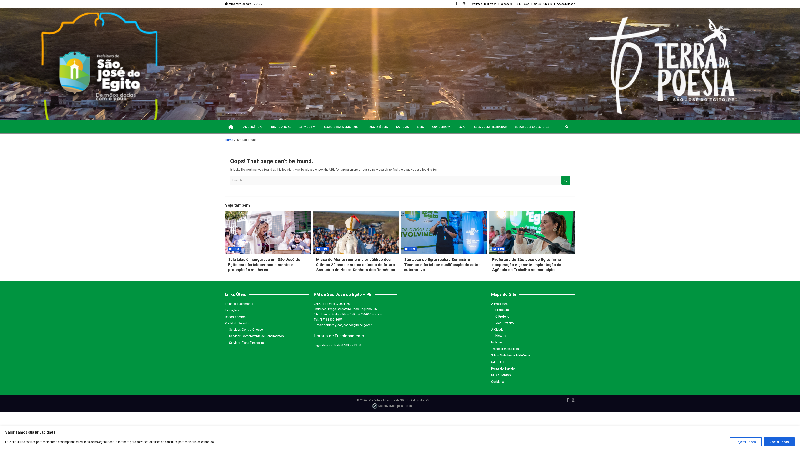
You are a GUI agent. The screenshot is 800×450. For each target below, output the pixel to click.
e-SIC (420, 126)
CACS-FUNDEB (543, 3)
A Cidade (497, 329)
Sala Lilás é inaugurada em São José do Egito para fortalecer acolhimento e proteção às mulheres (264, 264)
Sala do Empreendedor (490, 126)
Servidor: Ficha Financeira (246, 343)
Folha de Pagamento (239, 304)
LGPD (462, 126)
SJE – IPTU (498, 362)
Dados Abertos (235, 317)
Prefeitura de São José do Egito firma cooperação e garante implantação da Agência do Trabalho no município (526, 264)
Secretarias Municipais (341, 126)
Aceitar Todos (779, 442)
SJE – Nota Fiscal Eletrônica (510, 355)
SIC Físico (523, 3)
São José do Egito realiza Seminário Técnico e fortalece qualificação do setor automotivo (442, 264)
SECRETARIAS (501, 375)
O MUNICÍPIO (251, 126)
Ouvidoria (439, 126)
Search (565, 180)
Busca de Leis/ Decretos (532, 126)
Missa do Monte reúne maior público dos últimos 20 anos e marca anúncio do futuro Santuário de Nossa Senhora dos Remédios (355, 264)
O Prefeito (502, 316)
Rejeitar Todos (746, 442)
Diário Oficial (281, 126)
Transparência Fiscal (505, 349)
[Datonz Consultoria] (375, 406)
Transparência (377, 126)
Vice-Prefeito (504, 323)
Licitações (232, 310)
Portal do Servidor (237, 323)
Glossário (507, 3)
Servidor (305, 126)
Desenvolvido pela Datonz (396, 406)
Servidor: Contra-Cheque (246, 329)
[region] (400, 438)
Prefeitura (502, 310)
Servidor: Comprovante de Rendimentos (256, 336)
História (500, 336)
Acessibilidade (566, 3)
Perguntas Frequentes (483, 3)
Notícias (402, 126)
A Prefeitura (499, 304)
